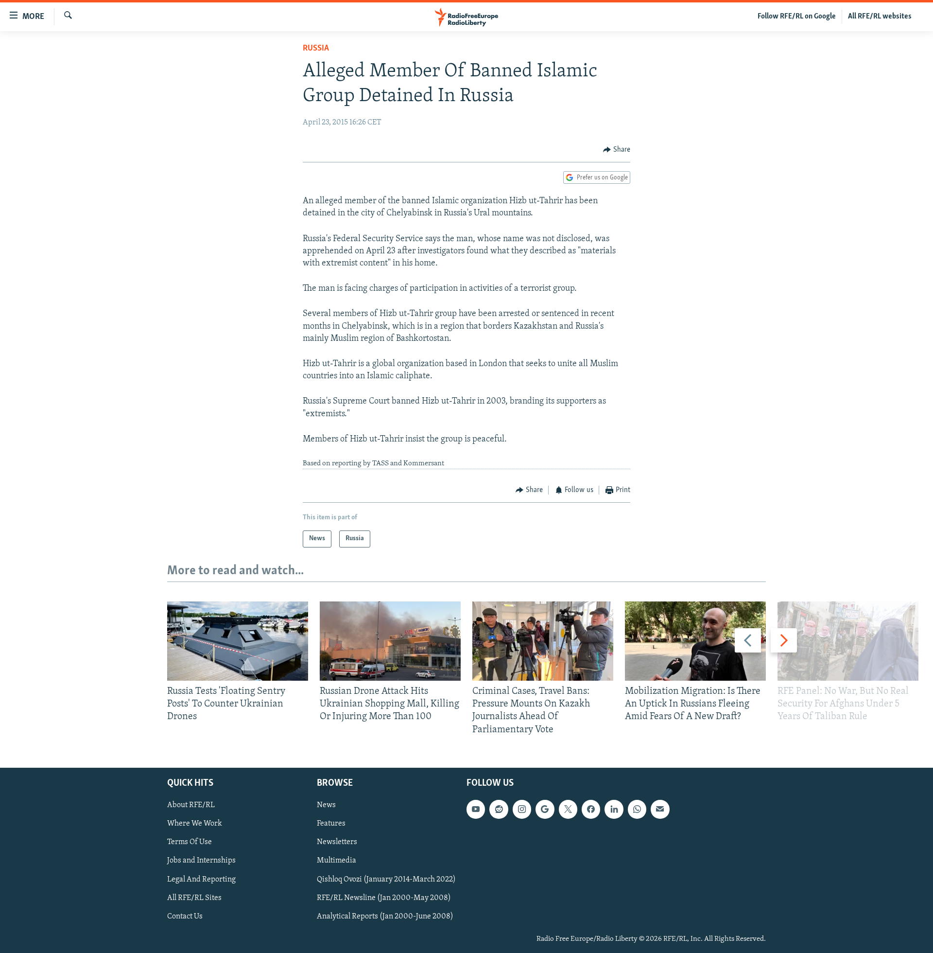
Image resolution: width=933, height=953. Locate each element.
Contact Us (185, 916)
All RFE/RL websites (880, 16)
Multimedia (336, 861)
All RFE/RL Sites (194, 897)
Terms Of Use (189, 842)
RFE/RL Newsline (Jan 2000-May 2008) (384, 897)
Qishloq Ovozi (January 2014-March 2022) (386, 879)
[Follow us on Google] (545, 809)
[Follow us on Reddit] (498, 809)
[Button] (616, 149)
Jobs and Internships (201, 861)
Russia (316, 48)
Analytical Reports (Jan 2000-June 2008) (385, 916)
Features (331, 824)
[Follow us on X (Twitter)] (568, 809)
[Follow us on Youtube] (475, 809)
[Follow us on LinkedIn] (614, 809)
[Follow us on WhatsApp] (637, 809)
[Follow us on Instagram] (522, 809)
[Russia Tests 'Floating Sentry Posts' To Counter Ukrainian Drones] (237, 641)
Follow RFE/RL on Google (797, 16)
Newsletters (337, 842)
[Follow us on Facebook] (591, 809)
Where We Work (194, 824)
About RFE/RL (191, 805)
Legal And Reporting (201, 879)
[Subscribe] (660, 809)
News (326, 805)
